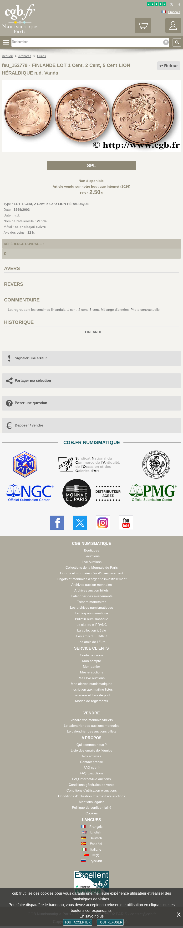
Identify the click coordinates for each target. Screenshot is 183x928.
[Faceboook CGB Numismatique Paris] (57, 523)
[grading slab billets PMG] (153, 493)
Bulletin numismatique (91, 619)
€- (6, 253)
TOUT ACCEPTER (78, 922)
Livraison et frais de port (91, 695)
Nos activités (91, 756)
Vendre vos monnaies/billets (92, 720)
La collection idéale (91, 630)
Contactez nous (91, 655)
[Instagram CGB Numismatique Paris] (103, 523)
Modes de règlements (91, 701)
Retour (171, 65)
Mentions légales (91, 802)
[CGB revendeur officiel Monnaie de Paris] (91, 493)
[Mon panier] (143, 32)
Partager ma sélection (33, 380)
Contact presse (91, 762)
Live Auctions (92, 562)
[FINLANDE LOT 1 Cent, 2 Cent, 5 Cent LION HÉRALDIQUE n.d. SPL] (91, 151)
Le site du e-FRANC (91, 625)
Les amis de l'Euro (92, 642)
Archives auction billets (91, 590)
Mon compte (91, 661)
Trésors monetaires (91, 602)
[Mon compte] (173, 32)
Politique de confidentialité (91, 807)
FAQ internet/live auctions (91, 779)
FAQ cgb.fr (91, 767)
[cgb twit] (170, 5)
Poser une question (31, 403)
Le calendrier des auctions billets (91, 731)
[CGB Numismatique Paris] (20, 34)
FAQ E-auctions (91, 773)
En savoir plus (92, 916)
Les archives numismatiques (91, 607)
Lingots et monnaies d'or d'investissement (91, 573)
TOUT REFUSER (110, 922)
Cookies (92, 813)
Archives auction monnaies (91, 585)
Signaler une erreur (31, 358)
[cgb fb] (178, 5)
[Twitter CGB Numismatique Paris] (80, 523)
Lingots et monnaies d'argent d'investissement (92, 579)
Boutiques (91, 550)
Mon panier (91, 666)
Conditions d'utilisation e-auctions (91, 790)
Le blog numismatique (91, 613)
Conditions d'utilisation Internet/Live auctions (91, 796)
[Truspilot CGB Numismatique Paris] (156, 5)
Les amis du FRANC (91, 636)
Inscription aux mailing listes (92, 689)
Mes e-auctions (91, 672)
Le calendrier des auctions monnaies (91, 725)
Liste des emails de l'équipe (91, 750)
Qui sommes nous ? (91, 745)
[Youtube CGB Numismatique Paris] (126, 523)
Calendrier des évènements (91, 596)
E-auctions (92, 556)
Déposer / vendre (29, 425)
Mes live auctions (92, 678)
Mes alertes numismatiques (91, 684)
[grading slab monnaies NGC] (30, 493)
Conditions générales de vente (92, 785)
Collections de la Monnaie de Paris (92, 567)
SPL (91, 165)
